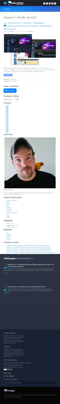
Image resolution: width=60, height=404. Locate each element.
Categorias (8, 220)
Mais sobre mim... (19, 194)
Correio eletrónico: (10, 367)
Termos (12, 396)
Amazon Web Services (12, 200)
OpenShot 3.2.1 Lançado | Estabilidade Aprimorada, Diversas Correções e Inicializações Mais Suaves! (28, 25)
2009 (7, 130)
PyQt (8, 214)
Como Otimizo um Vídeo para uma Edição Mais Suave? (26, 287)
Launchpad (9, 209)
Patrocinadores (10, 379)
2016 (7, 120)
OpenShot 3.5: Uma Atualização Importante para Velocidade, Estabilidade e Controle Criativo (28, 247)
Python (8, 216)
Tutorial (8, 239)
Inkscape (9, 207)
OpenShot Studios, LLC (36, 394)
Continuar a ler (8, 75)
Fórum (16, 367)
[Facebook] (44, 3)
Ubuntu (8, 218)
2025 (7, 107)
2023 (7, 110)
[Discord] (50, 3)
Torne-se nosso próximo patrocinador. (12, 382)
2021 (7, 113)
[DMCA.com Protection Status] (8, 369)
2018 (7, 117)
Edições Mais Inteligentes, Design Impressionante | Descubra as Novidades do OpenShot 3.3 (29, 250)
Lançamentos (30, 31)
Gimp (8, 205)
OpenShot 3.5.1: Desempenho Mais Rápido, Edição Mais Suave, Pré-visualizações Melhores (28, 245)
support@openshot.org (17, 364)
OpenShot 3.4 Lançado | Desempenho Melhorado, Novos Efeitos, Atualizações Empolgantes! (29, 249)
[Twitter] (47, 3)
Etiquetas (8, 229)
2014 (7, 123)
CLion (8, 202)
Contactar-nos (10, 360)
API (7, 232)
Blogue (7, 8)
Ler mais (5, 272)
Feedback (9, 234)
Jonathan (11, 31)
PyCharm (9, 211)
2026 (7, 106)
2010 (7, 129)
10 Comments (13, 81)
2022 (7, 111)
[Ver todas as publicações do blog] (32, 258)
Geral (8, 223)
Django (8, 204)
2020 (7, 114)
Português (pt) (18, 396)
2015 (7, 122)
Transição (9, 238)
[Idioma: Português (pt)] (55, 3)
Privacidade (7, 396)
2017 (7, 119)
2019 (7, 116)
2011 (7, 127)
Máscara (9, 236)
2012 (7, 126)
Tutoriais (9, 227)
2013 (7, 124)
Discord (20, 367)
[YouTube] (52, 3)
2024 (7, 108)
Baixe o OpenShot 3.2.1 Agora (37, 71)
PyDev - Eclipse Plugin (12, 212)
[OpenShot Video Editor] (15, 3)
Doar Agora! (11, 90)
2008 (7, 132)
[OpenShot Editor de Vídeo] (9, 390)
